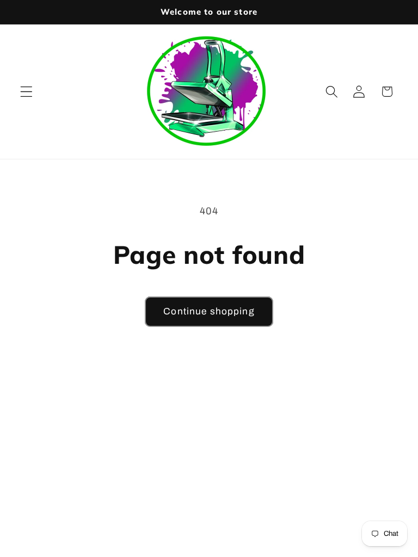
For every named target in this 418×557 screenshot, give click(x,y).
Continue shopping (209, 311)
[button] (26, 92)
